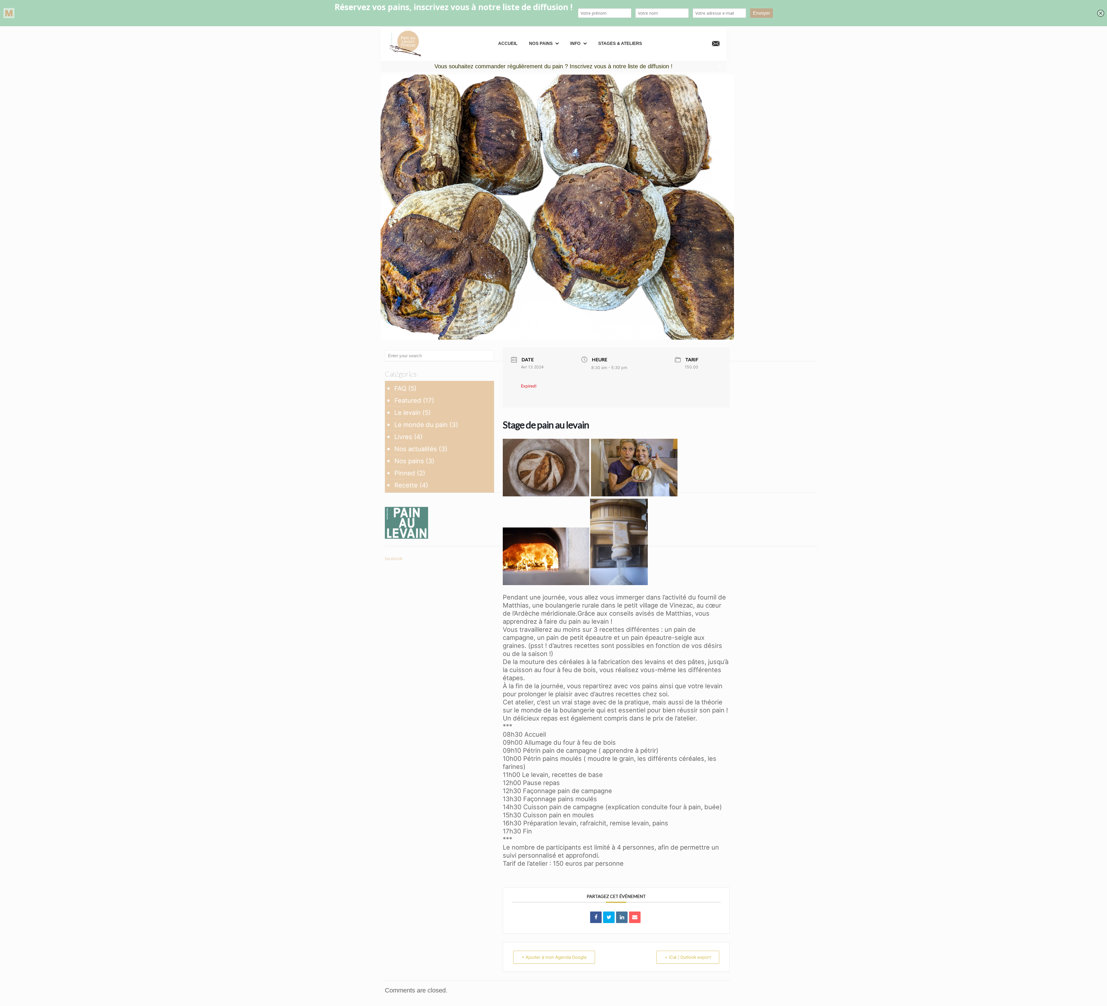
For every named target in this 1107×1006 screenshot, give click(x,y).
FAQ (400, 388)
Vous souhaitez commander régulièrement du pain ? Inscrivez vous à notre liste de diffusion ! (553, 66)
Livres (403, 436)
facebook (394, 558)
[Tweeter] (609, 917)
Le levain (407, 412)
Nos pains (409, 461)
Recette (406, 485)
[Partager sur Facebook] (596, 917)
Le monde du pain (421, 424)
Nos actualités (415, 449)
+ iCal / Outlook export (688, 957)
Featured (407, 400)
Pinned (404, 473)
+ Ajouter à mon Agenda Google (554, 957)
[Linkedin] (622, 917)
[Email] (635, 917)
